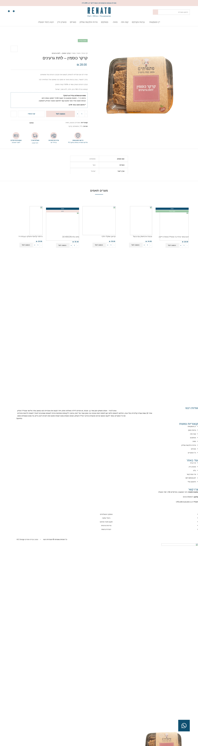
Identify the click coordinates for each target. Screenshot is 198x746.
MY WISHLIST (191, 478)
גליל (81, 126)
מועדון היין (192, 467)
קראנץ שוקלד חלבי (108, 236)
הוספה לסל (60, 114)
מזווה (74, 53)
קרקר (70, 126)
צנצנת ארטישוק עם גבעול (142, 236)
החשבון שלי (192, 482)
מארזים (193, 449)
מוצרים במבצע (75, 122)
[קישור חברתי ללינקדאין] (17, 122)
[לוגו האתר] (99, 12)
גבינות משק (192, 430)
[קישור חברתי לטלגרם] (12, 122)
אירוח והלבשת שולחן (188, 445)
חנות (78, 53)
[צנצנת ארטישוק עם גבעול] (141, 220)
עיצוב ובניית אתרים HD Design (27, 539)
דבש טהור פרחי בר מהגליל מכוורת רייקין (174, 236)
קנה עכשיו (31, 114)
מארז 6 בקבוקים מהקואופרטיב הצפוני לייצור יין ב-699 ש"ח (99, 3)
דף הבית (85, 53)
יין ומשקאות (192, 426)
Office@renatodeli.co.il (184, 502)
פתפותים (76, 126)
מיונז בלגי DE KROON (70, 236)
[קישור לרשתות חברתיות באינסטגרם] (190, 505)
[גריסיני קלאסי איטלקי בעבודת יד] (36, 220)
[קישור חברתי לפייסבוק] (23, 122)
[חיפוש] (155, 12)
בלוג (194, 470)
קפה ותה (193, 434)
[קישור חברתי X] (20, 122)
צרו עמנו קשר (191, 474)
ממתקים (193, 437)
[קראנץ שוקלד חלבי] (99, 220)
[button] (172, 245)
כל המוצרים (192, 453)
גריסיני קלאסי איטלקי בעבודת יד (30, 236)
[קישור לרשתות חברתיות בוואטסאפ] (14, 122)
